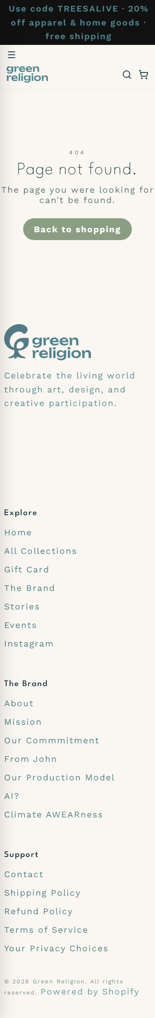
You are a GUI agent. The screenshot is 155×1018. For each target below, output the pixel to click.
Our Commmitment (52, 740)
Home (18, 532)
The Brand (29, 588)
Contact (24, 874)
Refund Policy (38, 911)
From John (30, 759)
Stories (22, 606)
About (19, 703)
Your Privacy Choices (56, 948)
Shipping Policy (42, 892)
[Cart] (143, 74)
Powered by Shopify (90, 991)
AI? (11, 796)
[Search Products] (127, 74)
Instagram (29, 643)
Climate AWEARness (53, 814)
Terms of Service (46, 930)
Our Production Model (59, 777)
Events (20, 625)
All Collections (40, 551)
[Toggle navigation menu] (12, 55)
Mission (23, 722)
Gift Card (27, 569)
